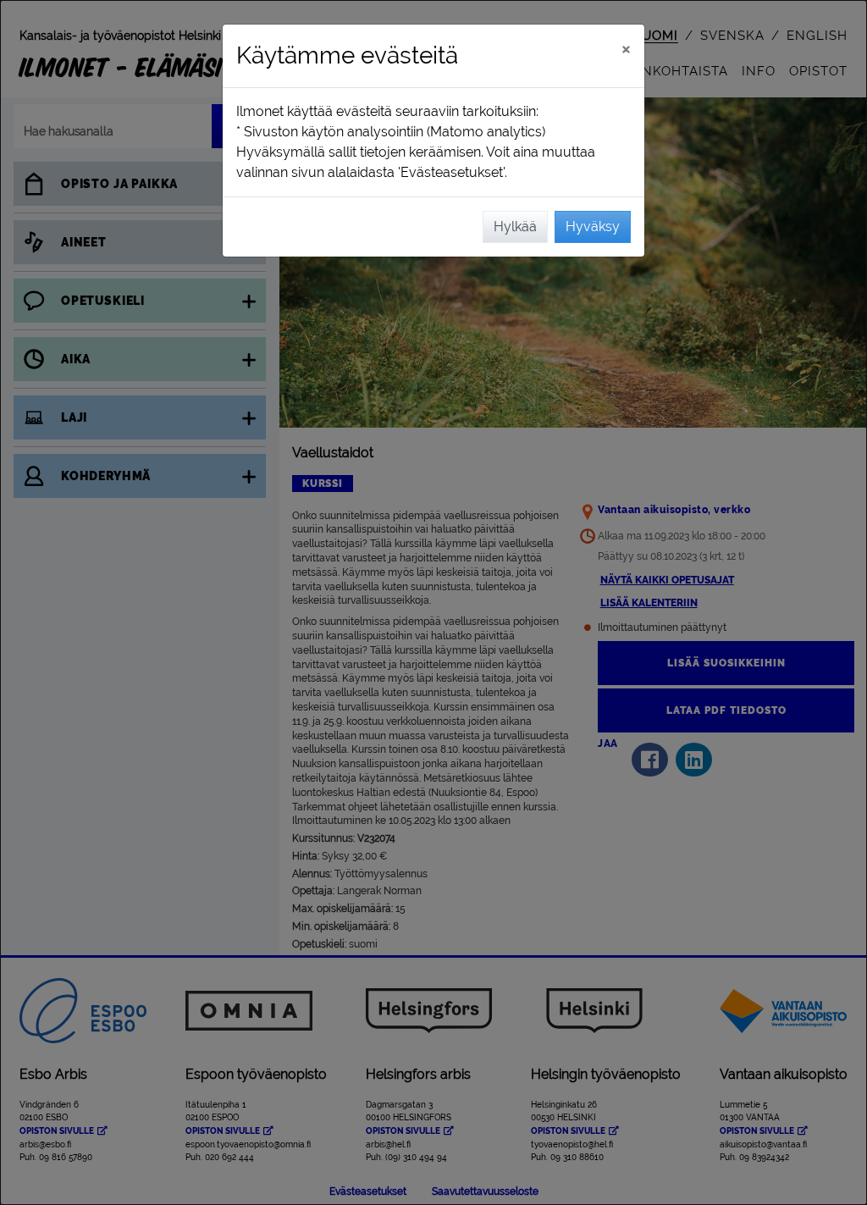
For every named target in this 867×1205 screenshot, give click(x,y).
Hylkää (515, 226)
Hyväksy (593, 226)
